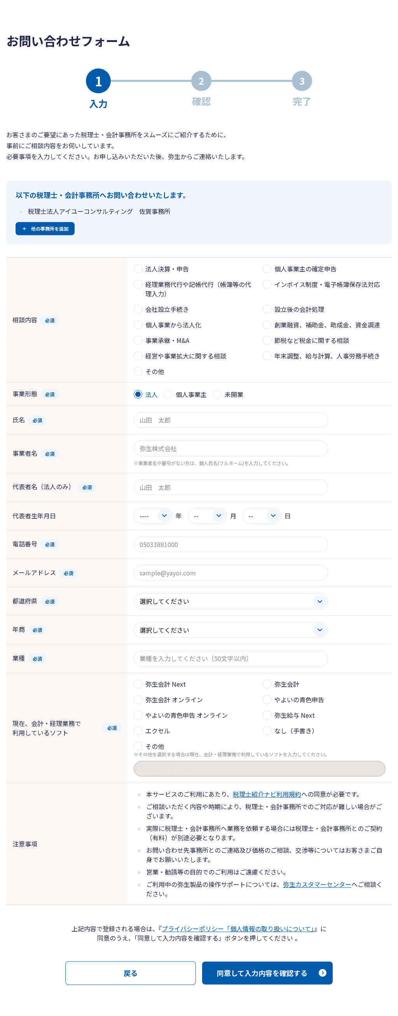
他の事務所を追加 (49, 228)
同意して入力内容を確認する (262, 973)
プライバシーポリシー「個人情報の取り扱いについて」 (238, 928)
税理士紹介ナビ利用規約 (267, 794)
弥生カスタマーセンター (317, 884)
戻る (131, 973)
